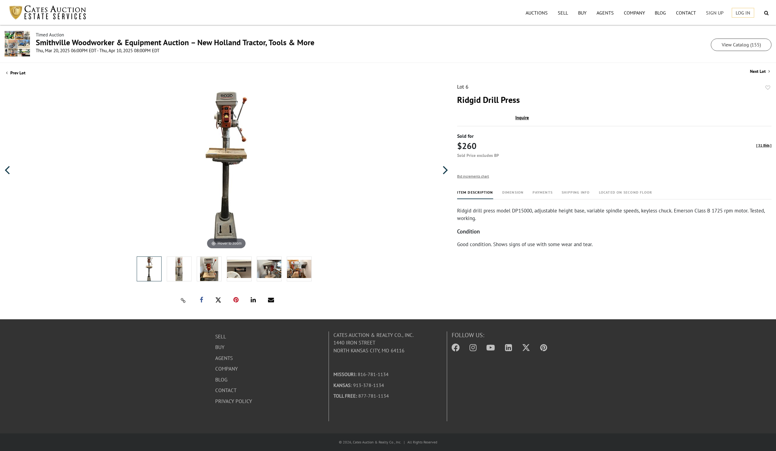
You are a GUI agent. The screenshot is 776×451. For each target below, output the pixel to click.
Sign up (715, 13)
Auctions (537, 13)
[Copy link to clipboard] (183, 300)
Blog (660, 13)
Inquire (522, 117)
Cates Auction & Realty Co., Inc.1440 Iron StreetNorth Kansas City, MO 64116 (373, 343)
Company (634, 13)
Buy (582, 13)
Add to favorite (767, 87)
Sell (563, 13)
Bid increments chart (473, 176)
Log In (743, 13)
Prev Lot (17, 73)
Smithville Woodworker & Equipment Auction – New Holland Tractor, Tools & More (175, 42)
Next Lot (758, 71)
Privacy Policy (233, 401)
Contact (686, 13)
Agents (605, 13)
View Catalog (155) (741, 45)
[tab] (475, 194)
